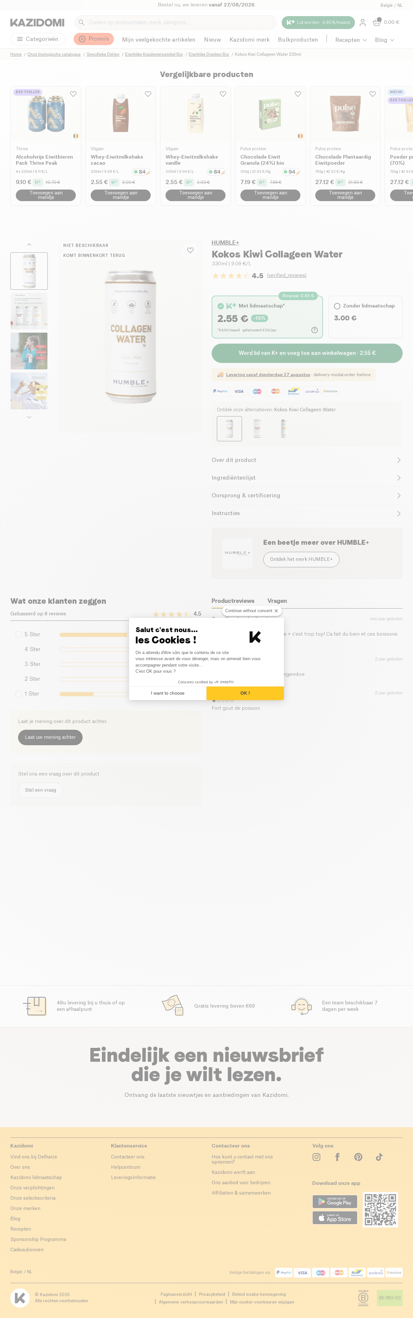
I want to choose (168, 693)
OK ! (245, 693)
